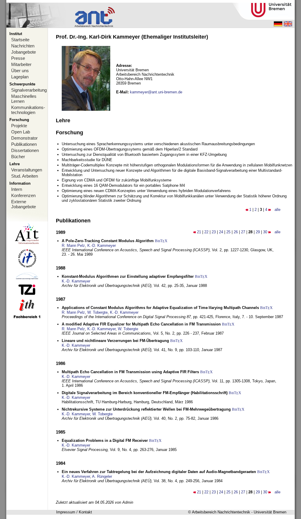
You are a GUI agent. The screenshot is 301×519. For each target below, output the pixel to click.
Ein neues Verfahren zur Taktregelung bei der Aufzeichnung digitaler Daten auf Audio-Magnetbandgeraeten (159, 472)
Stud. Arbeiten (24, 175)
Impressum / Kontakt (74, 512)
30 (265, 232)
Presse (18, 58)
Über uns (20, 70)
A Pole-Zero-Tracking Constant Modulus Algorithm (108, 241)
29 (258, 232)
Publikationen (24, 144)
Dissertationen (25, 150)
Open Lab (20, 131)
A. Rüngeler (102, 476)
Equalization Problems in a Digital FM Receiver (105, 440)
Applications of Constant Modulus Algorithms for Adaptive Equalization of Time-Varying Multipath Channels (160, 307)
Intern (16, 189)
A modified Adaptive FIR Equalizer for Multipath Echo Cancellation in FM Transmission (141, 324)
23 (214, 232)
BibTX (161, 241)
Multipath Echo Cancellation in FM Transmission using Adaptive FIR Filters (130, 372)
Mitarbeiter (21, 64)
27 (243, 232)
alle (277, 209)
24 (221, 232)
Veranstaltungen (26, 169)
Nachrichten (22, 45)
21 (199, 232)
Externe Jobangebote (23, 204)
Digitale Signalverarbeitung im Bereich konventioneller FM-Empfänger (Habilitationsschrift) (145, 393)
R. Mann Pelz (73, 245)
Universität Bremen (270, 512)
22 (206, 232)
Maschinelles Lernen (23, 99)
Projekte (19, 125)
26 (236, 232)
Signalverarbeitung (29, 89)
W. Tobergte (97, 312)
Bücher (18, 156)
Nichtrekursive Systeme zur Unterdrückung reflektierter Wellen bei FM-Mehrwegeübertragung (146, 409)
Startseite (20, 39)
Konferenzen (23, 195)
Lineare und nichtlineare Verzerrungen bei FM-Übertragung (115, 340)
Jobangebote (23, 51)
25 (228, 232)
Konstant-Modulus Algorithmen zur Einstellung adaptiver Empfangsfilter (128, 276)
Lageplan (20, 76)
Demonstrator (24, 138)
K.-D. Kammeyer (101, 245)
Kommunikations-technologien (28, 110)
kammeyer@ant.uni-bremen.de (156, 92)
